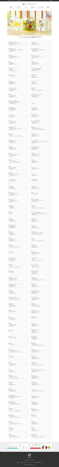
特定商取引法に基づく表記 (38, 462)
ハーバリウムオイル (18, 7)
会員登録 (22, 462)
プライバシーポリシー (31, 462)
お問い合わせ (48, 7)
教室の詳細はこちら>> (12, 44)
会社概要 (18, 462)
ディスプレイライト (33, 7)
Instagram (27, 460)
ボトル (26, 7)
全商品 (11, 7)
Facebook (33, 460)
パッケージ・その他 (40, 7)
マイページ (25, 462)
